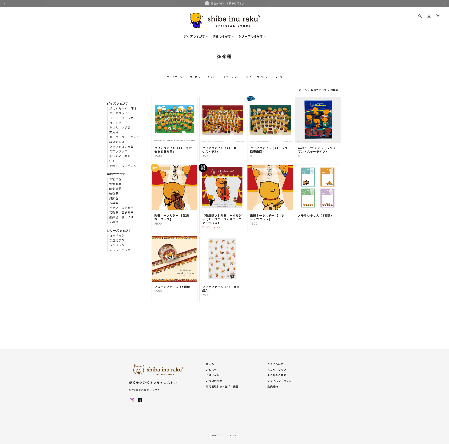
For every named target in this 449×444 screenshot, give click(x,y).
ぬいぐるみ (117, 142)
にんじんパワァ (120, 250)
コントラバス (231, 77)
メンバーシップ (276, 370)
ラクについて (275, 364)
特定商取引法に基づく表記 (222, 386)
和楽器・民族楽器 (121, 212)
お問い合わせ (214, 381)
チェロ (211, 77)
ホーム (303, 90)
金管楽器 (115, 184)
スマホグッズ (118, 151)
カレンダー (117, 123)
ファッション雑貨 (121, 146)
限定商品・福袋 (120, 156)
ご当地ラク (117, 240)
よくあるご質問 (276, 375)
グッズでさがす (194, 36)
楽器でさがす (222, 36)
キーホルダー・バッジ (124, 137)
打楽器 (113, 198)
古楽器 (113, 203)
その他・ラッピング (123, 166)
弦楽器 (113, 193)
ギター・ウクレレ (256, 77)
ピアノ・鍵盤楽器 (121, 208)
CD (111, 161)
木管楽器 (115, 179)
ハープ (278, 77)
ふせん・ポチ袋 (120, 127)
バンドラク (117, 245)
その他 (113, 222)
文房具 (113, 132)
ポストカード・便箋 (123, 108)
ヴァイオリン (174, 77)
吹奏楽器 (115, 188)
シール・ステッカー (123, 118)
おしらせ (211, 370)
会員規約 (272, 386)
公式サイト (213, 375)
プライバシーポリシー (280, 381)
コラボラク (117, 235)
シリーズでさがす (251, 36)
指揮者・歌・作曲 (121, 217)
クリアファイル (120, 113)
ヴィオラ (195, 77)
